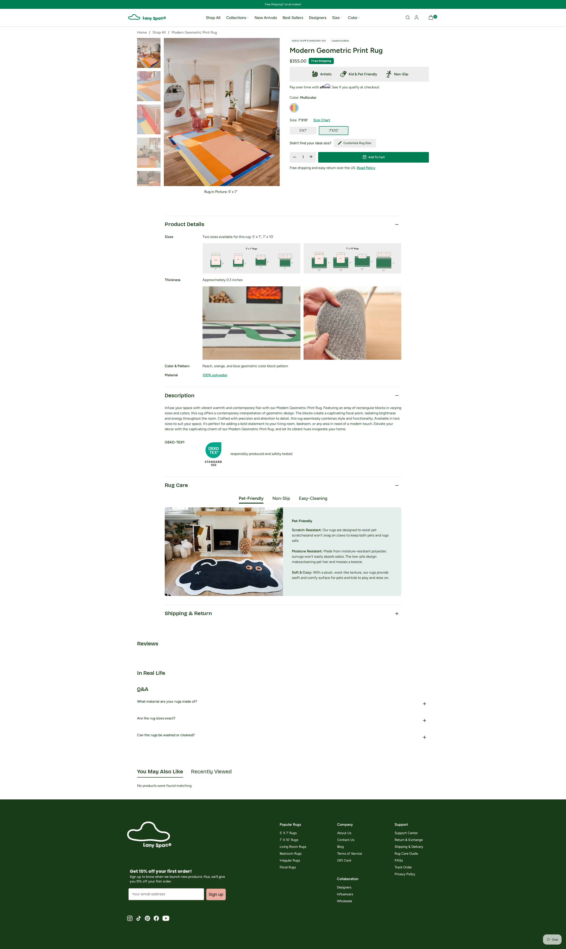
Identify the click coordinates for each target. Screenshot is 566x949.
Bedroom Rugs (291, 853)
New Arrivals (265, 17)
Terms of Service (349, 853)
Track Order (403, 867)
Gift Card (344, 860)
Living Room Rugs (293, 846)
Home (142, 32)
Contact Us (345, 840)
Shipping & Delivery (409, 846)
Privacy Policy (405, 874)
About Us (344, 833)
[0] (431, 18)
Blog (340, 846)
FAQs (399, 860)
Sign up (216, 894)
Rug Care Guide (406, 853)
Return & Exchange (409, 840)
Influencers (345, 894)
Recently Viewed (211, 771)
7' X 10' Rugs (289, 840)
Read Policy (366, 167)
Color (353, 17)
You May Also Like (160, 771)
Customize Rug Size (357, 143)
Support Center (406, 833)
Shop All (213, 17)
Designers (317, 17)
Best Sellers (293, 17)
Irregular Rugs (290, 860)
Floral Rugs (288, 867)
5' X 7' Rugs (288, 833)
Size (336, 17)
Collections (236, 17)
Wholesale (344, 901)
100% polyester (215, 375)
